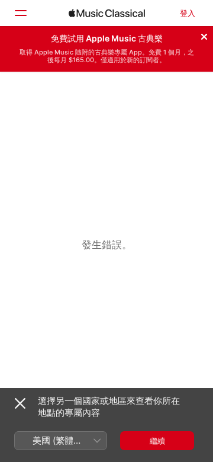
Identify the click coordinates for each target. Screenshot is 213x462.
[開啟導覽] (20, 13)
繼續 (157, 440)
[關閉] (204, 35)
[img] (107, 13)
